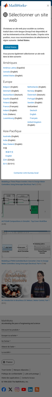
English (33, 114)
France (6, 106)
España (6, 99)
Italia (5, 114)
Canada (6, 72)
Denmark (7, 91)
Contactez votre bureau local (26, 173)
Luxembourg (8, 118)
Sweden (30, 102)
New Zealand (8, 144)
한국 (5, 164)
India (5, 140)
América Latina (9, 68)
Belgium (6, 87)
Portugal (31, 99)
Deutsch (33, 110)
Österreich (31, 95)
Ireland (6, 110)
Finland (6, 102)
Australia (7, 136)
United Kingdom (34, 122)
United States (9, 76)
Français (33, 118)
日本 (5, 160)
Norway (30, 91)
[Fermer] (48, 6)
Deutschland (8, 95)
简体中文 (9, 152)
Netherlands (32, 87)
